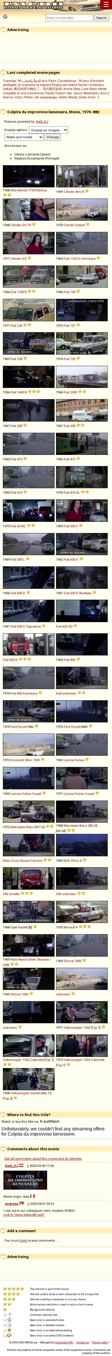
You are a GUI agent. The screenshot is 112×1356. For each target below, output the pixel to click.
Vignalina (33, 626)
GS (24, 259)
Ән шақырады (45, 97)
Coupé (36, 794)
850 (72, 660)
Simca (69, 961)
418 (72, 493)
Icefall (7, 89)
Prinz (75, 861)
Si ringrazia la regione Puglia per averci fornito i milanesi (60, 85)
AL (78, 493)
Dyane (80, 225)
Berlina (41, 190)
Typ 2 (7, 1099)
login (23, 1240)
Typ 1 (96, 1028)
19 (29, 225)
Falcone (36, 861)
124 (72, 292)
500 (72, 526)
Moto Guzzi (11, 861)
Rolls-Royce (19, 959)
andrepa (11, 1204)
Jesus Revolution (86, 93)
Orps (18, 97)
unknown (69, 693)
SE (96, 826)
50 (18, 526)
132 (72, 359)
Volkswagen (73, 1028)
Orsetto (14, 894)
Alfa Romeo (19, 190)
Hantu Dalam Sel (58, 93)
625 (64, 626)
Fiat (66, 259)
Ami (78, 192)
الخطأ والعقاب (32, 81)
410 (19, 459)
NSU (67, 861)
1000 (36, 760)
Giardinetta (38, 1093)
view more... (89, 97)
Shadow (43, 959)
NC (23, 526)
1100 (73, 259)
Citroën (69, 192)
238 (19, 426)
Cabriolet (36, 1060)
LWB (6, 965)
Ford (14, 727)
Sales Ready (68, 97)
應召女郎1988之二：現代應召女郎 (38, 89)
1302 (86, 1028)
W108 (61, 831)
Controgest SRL (64, 1342)
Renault (69, 927)
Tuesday (9, 81)
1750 (31, 190)
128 (19, 359)
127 (72, 326)
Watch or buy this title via (20, 1122)
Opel (14, 927)
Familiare (88, 259)
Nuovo (25, 861)
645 (11, 660)
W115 (40, 827)
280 (90, 826)
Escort (22, 727)
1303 (86, 1060)
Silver (32, 959)
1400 (20, 392)
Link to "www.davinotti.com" (24, 1215)
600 (72, 559)
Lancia (69, 760)
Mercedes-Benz (22, 827)
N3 (70, 626)
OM (5, 894)
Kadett (23, 927)
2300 (73, 392)
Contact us (82, 1342)
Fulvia (79, 760)
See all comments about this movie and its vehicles (43, 1159)
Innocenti (17, 760)
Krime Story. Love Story (79, 89)
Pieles (28, 97)
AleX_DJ (42, 122)
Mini (28, 760)
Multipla (85, 593)
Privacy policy (100, 1342)
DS (24, 225)
